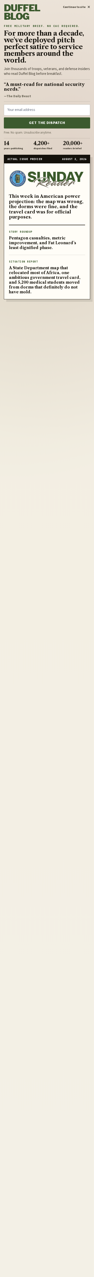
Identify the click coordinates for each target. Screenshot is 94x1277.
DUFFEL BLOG (22, 12)
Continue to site (76, 6)
